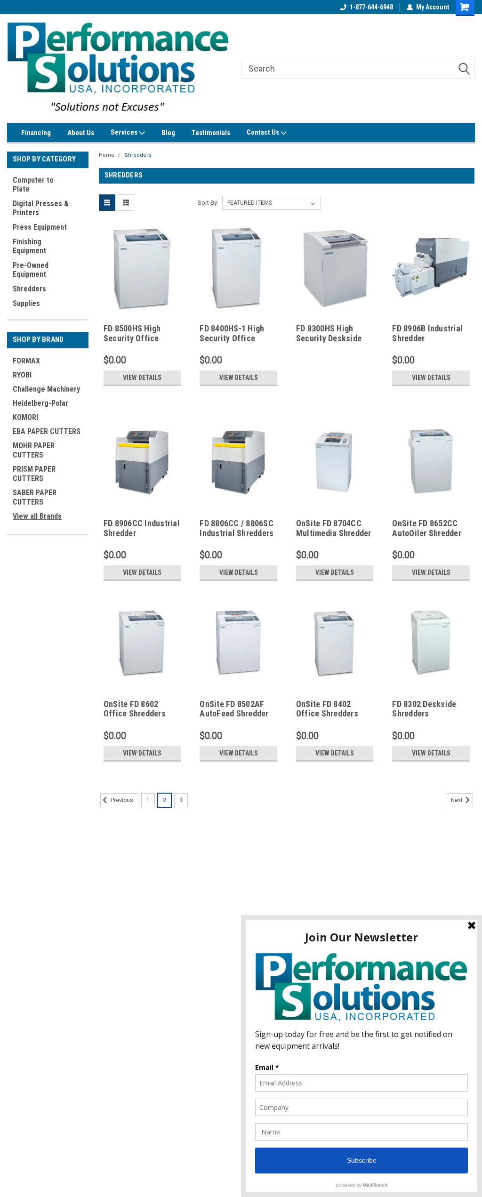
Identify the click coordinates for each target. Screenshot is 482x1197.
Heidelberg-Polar (40, 403)
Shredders (29, 288)
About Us (80, 133)
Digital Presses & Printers (41, 208)
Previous (121, 800)
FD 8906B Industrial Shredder (427, 333)
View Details (142, 377)
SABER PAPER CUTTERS (34, 497)
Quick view (142, 303)
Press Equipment (40, 227)
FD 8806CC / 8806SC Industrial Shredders (236, 528)
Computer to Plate (33, 184)
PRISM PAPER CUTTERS (34, 474)
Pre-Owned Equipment (30, 270)
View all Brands (37, 516)
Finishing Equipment (29, 246)
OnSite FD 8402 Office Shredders (327, 709)
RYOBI (22, 374)
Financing (36, 133)
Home (106, 155)
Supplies (26, 303)
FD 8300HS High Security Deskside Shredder (329, 338)
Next (457, 800)
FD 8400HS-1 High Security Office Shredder (232, 338)
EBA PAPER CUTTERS (46, 431)
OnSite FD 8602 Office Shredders (135, 709)
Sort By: (208, 202)
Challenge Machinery (46, 389)
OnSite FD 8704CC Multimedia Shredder (333, 528)
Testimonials (211, 133)
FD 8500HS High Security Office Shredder (132, 338)
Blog (168, 133)
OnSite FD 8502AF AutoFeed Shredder (234, 709)
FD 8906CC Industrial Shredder (142, 528)
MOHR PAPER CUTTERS (34, 450)
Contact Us (264, 132)
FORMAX (26, 360)
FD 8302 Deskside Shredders (424, 709)
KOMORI (25, 417)
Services (125, 132)
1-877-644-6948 (371, 7)
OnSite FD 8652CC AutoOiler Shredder (426, 528)
